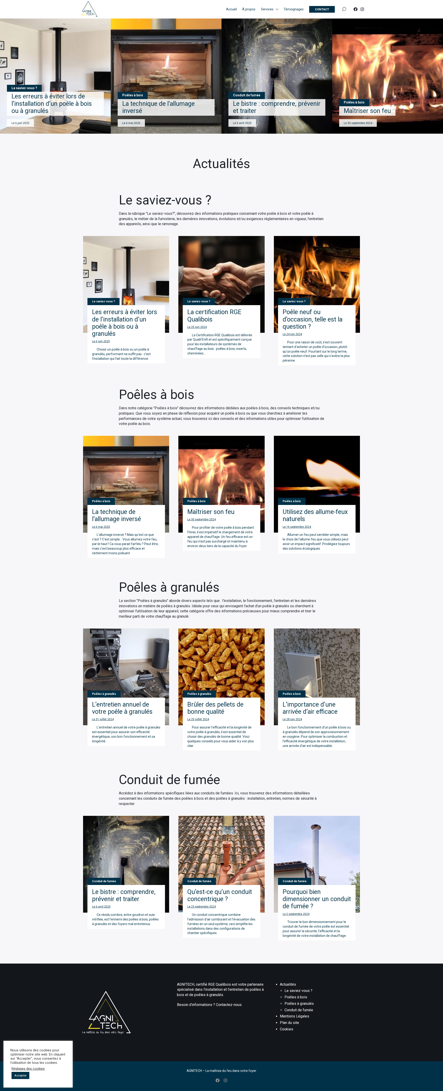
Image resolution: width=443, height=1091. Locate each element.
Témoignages (294, 9)
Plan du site (289, 1022)
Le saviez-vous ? (298, 990)
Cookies (286, 1029)
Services (267, 9)
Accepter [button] (20, 1075)
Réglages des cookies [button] (28, 1069)
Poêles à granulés (299, 1003)
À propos (248, 9)
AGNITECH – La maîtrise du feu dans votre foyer (221, 1071)
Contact (322, 9)
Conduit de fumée (298, 1010)
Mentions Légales (294, 1016)
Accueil (231, 9)
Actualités (288, 984)
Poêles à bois (295, 997)
